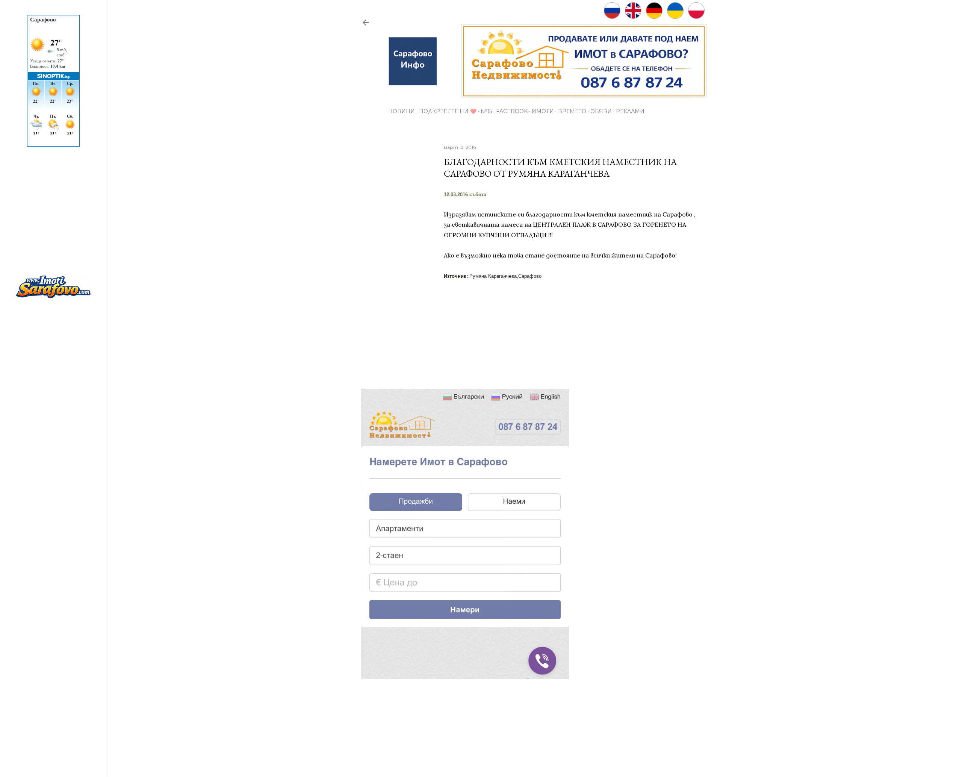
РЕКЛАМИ (630, 111)
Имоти (543, 111)
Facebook (512, 111)
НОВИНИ (401, 111)
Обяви (601, 111)
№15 (486, 111)
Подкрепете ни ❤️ (447, 111)
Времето (572, 111)
